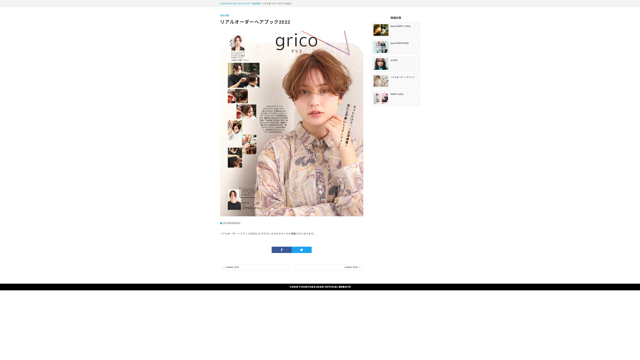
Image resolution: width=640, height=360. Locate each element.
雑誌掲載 (256, 3)
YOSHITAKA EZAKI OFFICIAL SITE (235, 3)
